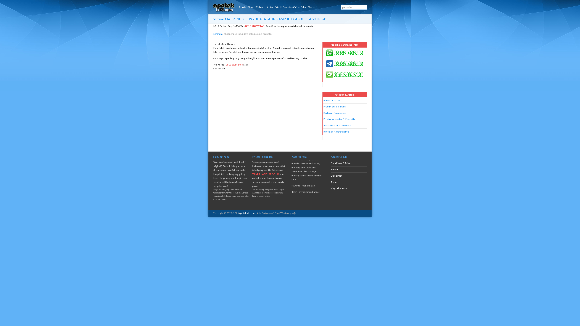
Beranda (242, 7)
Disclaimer (260, 7)
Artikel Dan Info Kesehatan (337, 125)
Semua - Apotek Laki (270, 19)
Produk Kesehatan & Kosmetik (339, 119)
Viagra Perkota (339, 188)
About (250, 7)
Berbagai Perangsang (334, 112)
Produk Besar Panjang (334, 106)
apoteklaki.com (247, 213)
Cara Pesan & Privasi (341, 163)
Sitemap (311, 7)
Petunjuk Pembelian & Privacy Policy (290, 7)
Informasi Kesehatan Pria (336, 131)
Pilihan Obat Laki (332, 100)
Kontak (270, 7)
